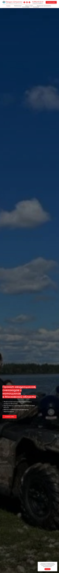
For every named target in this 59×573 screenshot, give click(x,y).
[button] (51, 2)
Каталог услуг (17, 5)
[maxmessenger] (29, 2)
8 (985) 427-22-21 (37, 2)
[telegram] (24, 2)
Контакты (36, 7)
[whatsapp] (27, 2)
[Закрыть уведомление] (56, 562)
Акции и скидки (29, 5)
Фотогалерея (25, 7)
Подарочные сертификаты (44, 5)
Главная (8, 5)
